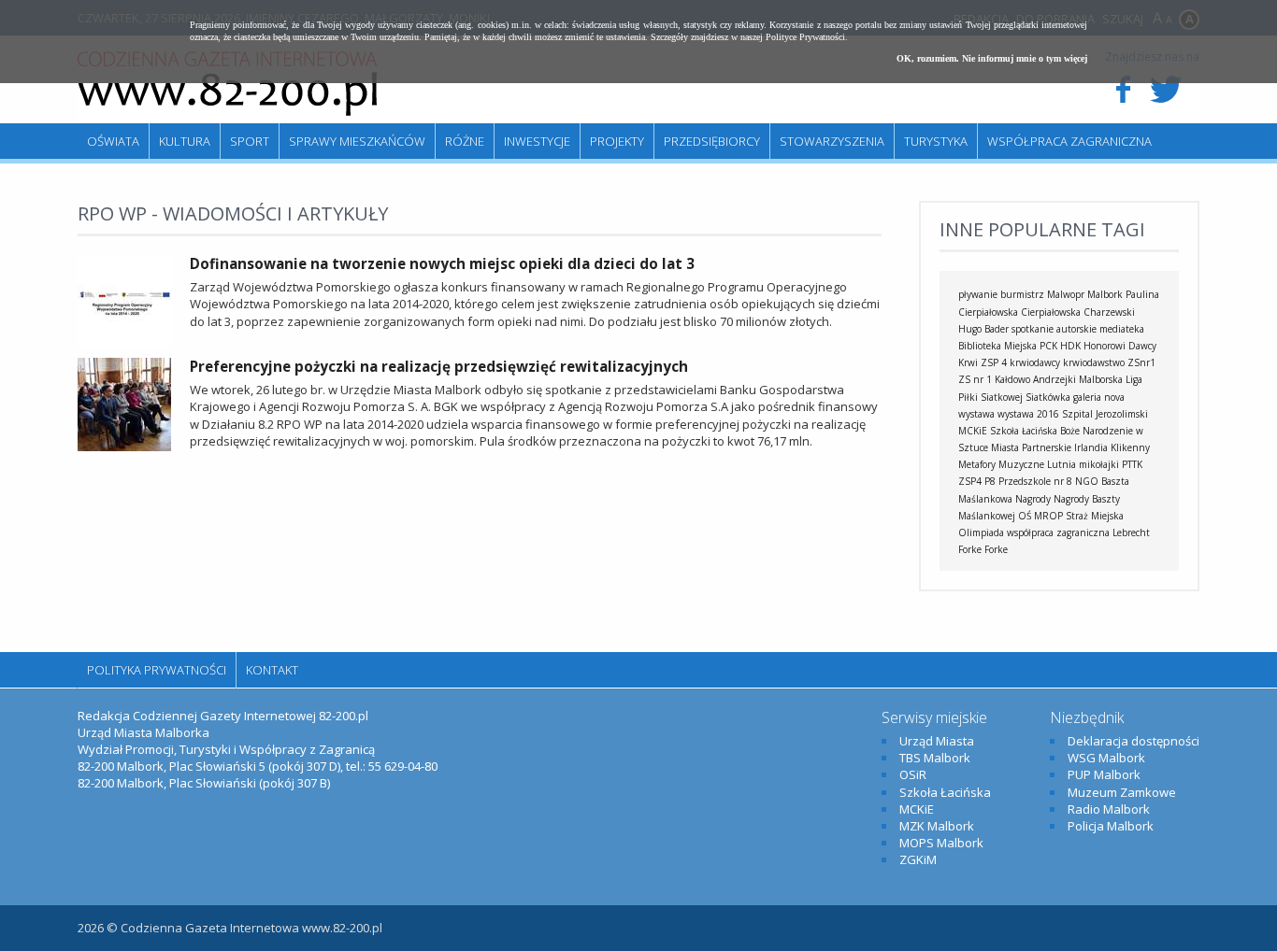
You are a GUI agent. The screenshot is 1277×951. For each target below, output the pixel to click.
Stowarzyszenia (832, 141)
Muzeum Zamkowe (1122, 792)
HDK (1070, 345)
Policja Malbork (1111, 825)
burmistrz (1022, 294)
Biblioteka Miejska (997, 345)
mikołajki (1099, 464)
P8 (990, 481)
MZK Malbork (936, 825)
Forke (996, 549)
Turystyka (936, 141)
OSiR (912, 774)
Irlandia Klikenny (1112, 447)
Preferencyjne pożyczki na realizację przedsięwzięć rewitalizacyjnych (439, 366)
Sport (249, 141)
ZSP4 (970, 481)
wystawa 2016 (1028, 413)
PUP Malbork (1104, 774)
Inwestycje (537, 141)
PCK (1048, 345)
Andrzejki (1054, 379)
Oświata (113, 141)
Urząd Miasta (936, 740)
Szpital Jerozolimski (1105, 413)
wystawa (976, 413)
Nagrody (1033, 498)
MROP (1048, 515)
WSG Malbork (1106, 757)
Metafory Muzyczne (1001, 464)
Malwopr (1065, 294)
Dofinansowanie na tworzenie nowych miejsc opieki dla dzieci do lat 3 (442, 263)
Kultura (184, 141)
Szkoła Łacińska (1023, 430)
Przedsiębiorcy (712, 141)
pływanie (977, 294)
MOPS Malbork (941, 842)
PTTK (1132, 464)
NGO (1086, 481)
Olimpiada (981, 532)
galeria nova (1099, 397)
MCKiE (972, 430)
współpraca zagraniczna (1058, 532)
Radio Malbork (1109, 809)
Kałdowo (1012, 379)
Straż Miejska (1095, 515)
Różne (464, 141)
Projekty (617, 141)
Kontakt (272, 669)
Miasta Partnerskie (1031, 447)
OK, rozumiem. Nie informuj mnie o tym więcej (992, 58)
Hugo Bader (983, 328)
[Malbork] (227, 84)
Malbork (1105, 294)
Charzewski (1109, 312)
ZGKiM (918, 859)
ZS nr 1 (975, 379)
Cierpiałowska (1051, 312)
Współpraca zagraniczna (1069, 141)
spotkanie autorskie (1054, 328)
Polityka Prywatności (156, 669)
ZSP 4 (994, 362)
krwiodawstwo (1094, 362)
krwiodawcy (1035, 362)
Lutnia (1061, 464)
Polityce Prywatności (805, 37)
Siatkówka (1048, 397)
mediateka (1121, 328)
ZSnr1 (1141, 362)
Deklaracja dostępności (1133, 740)
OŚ (1024, 515)
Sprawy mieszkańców (357, 141)
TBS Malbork (934, 757)
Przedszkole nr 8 (1035, 481)
